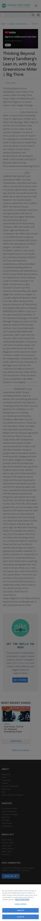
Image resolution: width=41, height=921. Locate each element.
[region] (20, 902)
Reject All (20, 910)
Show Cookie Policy (22, 899)
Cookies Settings (20, 904)
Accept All (20, 917)
